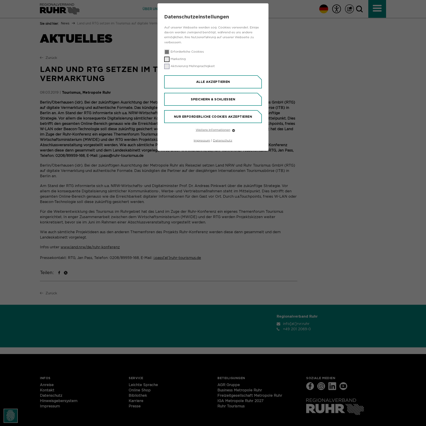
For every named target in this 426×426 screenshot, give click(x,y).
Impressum (202, 140)
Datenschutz (222, 140)
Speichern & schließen (213, 99)
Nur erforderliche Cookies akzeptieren (213, 116)
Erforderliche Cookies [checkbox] (187, 51)
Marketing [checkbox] (178, 59)
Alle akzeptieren (213, 82)
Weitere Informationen (213, 129)
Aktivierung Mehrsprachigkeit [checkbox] (193, 66)
